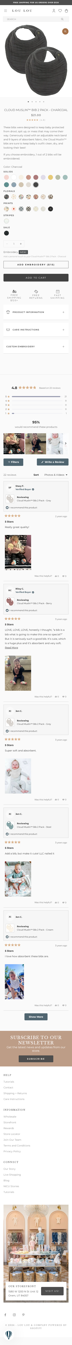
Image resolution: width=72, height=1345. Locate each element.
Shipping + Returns (15, 1093)
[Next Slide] (66, 443)
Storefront (9, 1122)
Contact (8, 1087)
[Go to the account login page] (54, 11)
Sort (36, 474)
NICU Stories (11, 1186)
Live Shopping (12, 1174)
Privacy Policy (12, 1151)
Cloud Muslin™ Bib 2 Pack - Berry (34, 603)
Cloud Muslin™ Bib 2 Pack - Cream (35, 929)
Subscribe (36, 1059)
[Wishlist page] (60, 11)
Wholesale (9, 1116)
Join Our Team (12, 1139)
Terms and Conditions (16, 1145)
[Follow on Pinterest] (23, 1315)
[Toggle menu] (5, 11)
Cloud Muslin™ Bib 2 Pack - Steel (34, 827)
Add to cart (36, 277)
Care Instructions (13, 1099)
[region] (36, 443)
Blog (6, 1180)
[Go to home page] (22, 10)
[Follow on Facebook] (5, 1315)
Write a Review (56, 463)
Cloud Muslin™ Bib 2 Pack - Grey (34, 500)
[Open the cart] (66, 11)
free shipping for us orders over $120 (36, 2)
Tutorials (8, 1081)
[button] (36, 396)
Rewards (8, 1128)
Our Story (9, 1168)
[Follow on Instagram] (14, 1315)
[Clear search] (62, 19)
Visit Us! (52, 1291)
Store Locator (11, 1134)
